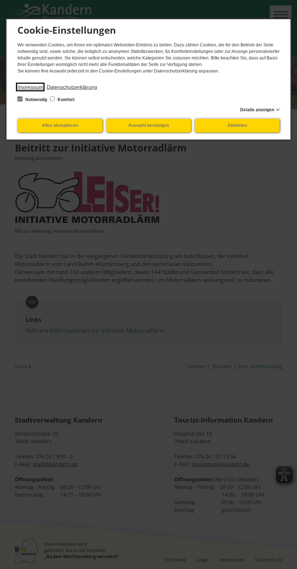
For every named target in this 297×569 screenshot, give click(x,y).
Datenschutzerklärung (72, 87)
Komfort (66, 99)
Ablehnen (237, 125)
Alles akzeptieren (60, 125)
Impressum (30, 87)
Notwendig (36, 99)
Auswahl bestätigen (148, 125)
